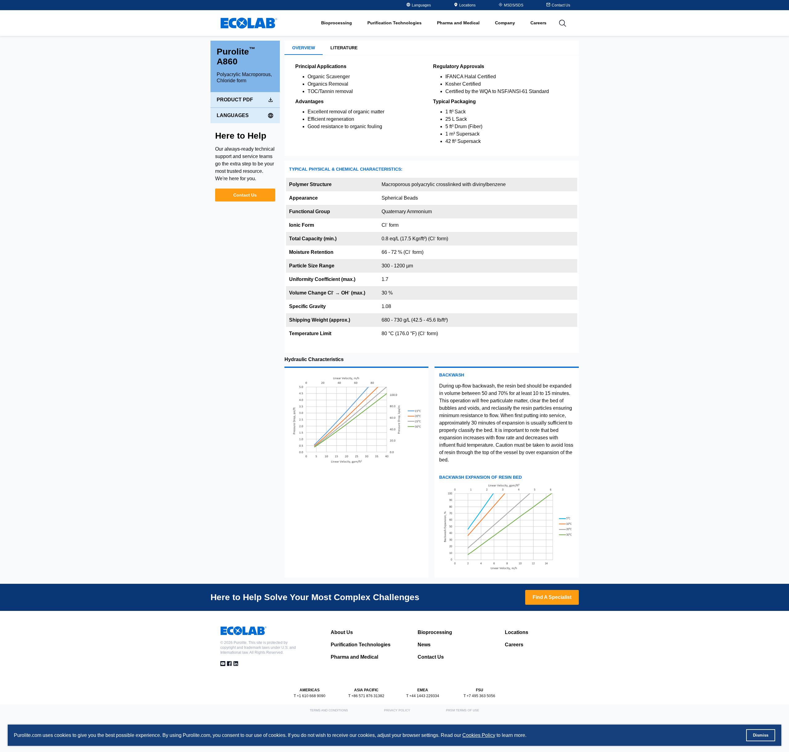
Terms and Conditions (329, 710)
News (424, 644)
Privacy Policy (397, 710)
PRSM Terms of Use (462, 710)
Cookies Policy (478, 735)
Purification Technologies (360, 644)
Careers (538, 22)
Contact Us (245, 195)
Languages (233, 115)
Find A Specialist (552, 597)
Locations (467, 5)
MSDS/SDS (513, 5)
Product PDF (235, 99)
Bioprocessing (435, 632)
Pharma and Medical (354, 657)
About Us (342, 632)
